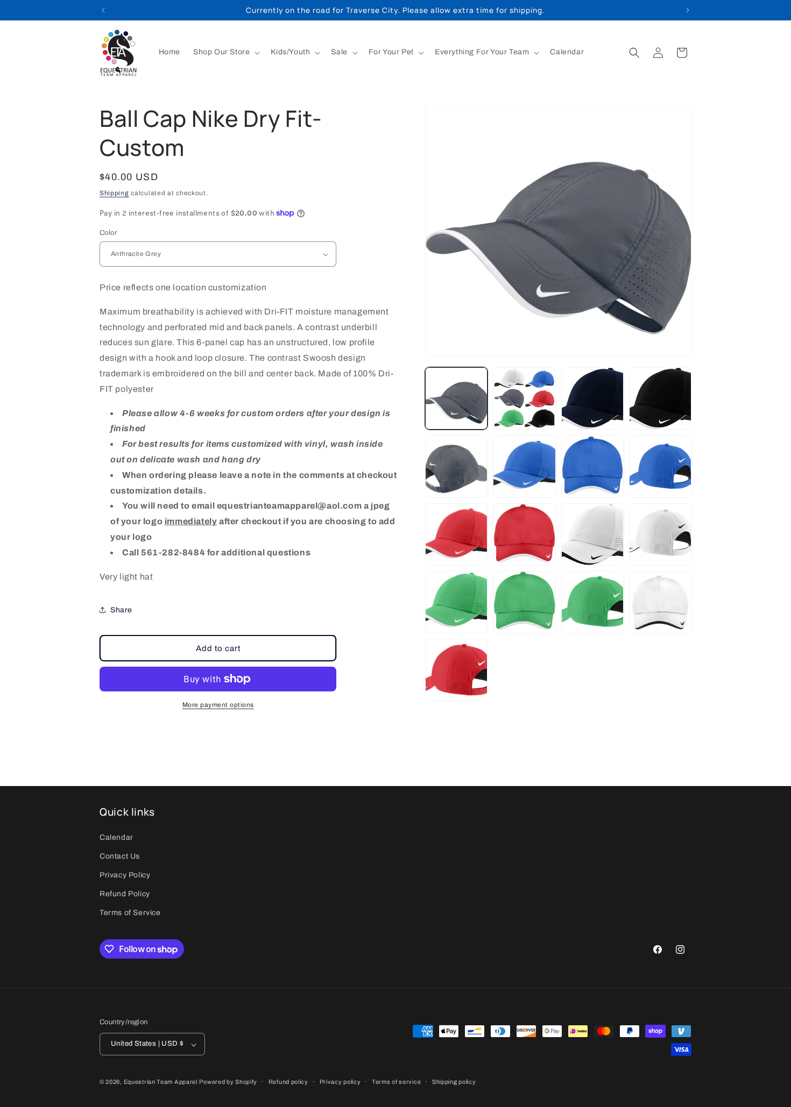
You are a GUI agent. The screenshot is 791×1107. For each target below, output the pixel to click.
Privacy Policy (125, 875)
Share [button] (121, 610)
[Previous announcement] (103, 10)
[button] (225, 52)
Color (108, 233)
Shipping (114, 193)
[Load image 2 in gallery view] (524, 398)
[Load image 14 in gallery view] (524, 602)
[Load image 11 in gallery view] (592, 534)
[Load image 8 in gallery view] (660, 466)
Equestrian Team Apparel (160, 1082)
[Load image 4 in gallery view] (660, 398)
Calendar (116, 837)
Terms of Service (130, 913)
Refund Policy (125, 894)
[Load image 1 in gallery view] (456, 398)
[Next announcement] (688, 10)
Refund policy (288, 1082)
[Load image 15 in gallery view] (592, 602)
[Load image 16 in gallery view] (660, 602)
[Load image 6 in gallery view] (524, 466)
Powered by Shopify (228, 1082)
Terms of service (396, 1082)
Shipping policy (454, 1082)
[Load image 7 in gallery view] (592, 466)
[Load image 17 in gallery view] (456, 670)
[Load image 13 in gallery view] (456, 602)
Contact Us (120, 856)
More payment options (218, 705)
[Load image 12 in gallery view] (660, 534)
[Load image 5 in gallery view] (456, 466)
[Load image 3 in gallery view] (592, 398)
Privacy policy (340, 1082)
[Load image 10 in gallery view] (524, 534)
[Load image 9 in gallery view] (456, 534)
